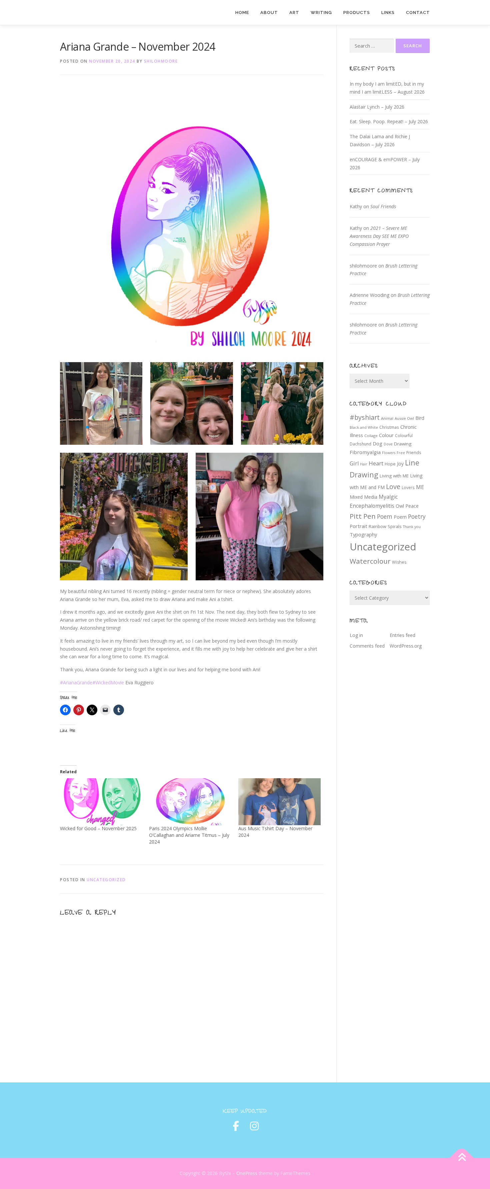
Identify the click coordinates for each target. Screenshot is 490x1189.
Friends (413, 452)
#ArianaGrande (76, 682)
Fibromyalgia (365, 452)
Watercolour (370, 561)
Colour (386, 435)
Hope (390, 464)
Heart (376, 463)
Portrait (358, 526)
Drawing (402, 444)
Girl (354, 463)
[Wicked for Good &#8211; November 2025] (101, 801)
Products (356, 12)
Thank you (412, 526)
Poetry (417, 516)
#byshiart (365, 417)
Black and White (364, 427)
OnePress (246, 1173)
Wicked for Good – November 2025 (98, 828)
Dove (388, 444)
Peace (412, 506)
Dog (377, 443)
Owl (400, 506)
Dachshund (360, 443)
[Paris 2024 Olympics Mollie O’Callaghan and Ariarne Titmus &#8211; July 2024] (190, 801)
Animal (387, 418)
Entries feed (402, 635)
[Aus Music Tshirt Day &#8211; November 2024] (279, 801)
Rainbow (377, 526)
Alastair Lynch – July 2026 (377, 107)
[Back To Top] (462, 1158)
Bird (419, 418)
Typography (363, 534)
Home (242, 12)
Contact (418, 12)
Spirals (395, 526)
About (269, 12)
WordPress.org (406, 646)
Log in (356, 635)
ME (420, 487)
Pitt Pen (363, 516)
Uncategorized (106, 880)
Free (401, 452)
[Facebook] (236, 1126)
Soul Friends (383, 206)
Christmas (389, 427)
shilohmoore (161, 61)
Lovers (408, 487)
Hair (363, 464)
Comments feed (367, 646)
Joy (400, 463)
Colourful (404, 435)
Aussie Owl (404, 418)
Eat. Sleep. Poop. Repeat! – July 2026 (389, 121)
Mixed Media (363, 497)
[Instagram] (254, 1126)
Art (294, 12)
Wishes (399, 562)
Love (393, 486)
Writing (321, 12)
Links (388, 12)
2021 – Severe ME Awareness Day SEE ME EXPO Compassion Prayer (379, 236)
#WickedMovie (108, 682)
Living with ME (394, 476)
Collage (371, 435)
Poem (384, 516)
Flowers (388, 452)
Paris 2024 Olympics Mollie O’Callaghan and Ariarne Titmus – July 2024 (189, 835)
